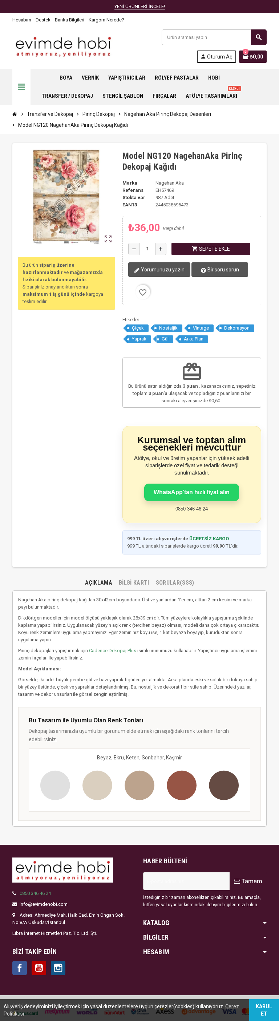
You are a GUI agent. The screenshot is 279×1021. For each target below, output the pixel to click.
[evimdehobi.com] (63, 45)
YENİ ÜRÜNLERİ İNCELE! (139, 6)
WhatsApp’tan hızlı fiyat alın (192, 492)
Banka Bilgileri (69, 20)
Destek (43, 20)
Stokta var (133, 197)
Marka (129, 183)
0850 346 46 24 (35, 893)
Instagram (58, 968)
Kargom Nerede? (106, 20)
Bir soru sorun (222, 270)
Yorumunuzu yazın (162, 270)
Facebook (19, 968)
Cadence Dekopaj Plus (112, 650)
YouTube (39, 968)
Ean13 (129, 204)
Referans (132, 190)
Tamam (251, 881)
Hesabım (21, 20)
